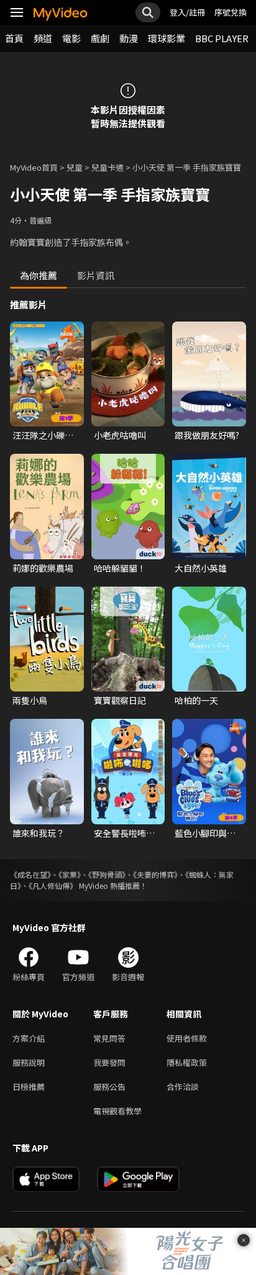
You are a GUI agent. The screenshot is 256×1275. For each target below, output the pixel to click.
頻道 (43, 38)
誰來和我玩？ (38, 833)
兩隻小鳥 (29, 700)
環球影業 (166, 38)
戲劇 (100, 38)
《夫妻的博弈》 (155, 874)
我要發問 (109, 1062)
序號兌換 (230, 12)
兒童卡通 (107, 167)
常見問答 (109, 1038)
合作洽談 (183, 1087)
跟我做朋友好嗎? (207, 435)
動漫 (128, 38)
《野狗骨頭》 (107, 874)
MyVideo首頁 (34, 167)
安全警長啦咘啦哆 (124, 833)
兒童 (74, 167)
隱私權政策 (187, 1062)
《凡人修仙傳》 (53, 885)
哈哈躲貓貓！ (120, 568)
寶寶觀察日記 (120, 700)
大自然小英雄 (201, 568)
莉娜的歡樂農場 (42, 568)
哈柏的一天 (196, 700)
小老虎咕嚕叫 (120, 435)
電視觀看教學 (117, 1111)
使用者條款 (187, 1038)
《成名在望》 (30, 874)
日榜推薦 (28, 1087)
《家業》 (69, 874)
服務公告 (109, 1087)
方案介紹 (28, 1038)
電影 (71, 38)
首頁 (14, 38)
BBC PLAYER (222, 38)
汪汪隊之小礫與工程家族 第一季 (43, 435)
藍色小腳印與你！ (201, 833)
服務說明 (28, 1062)
